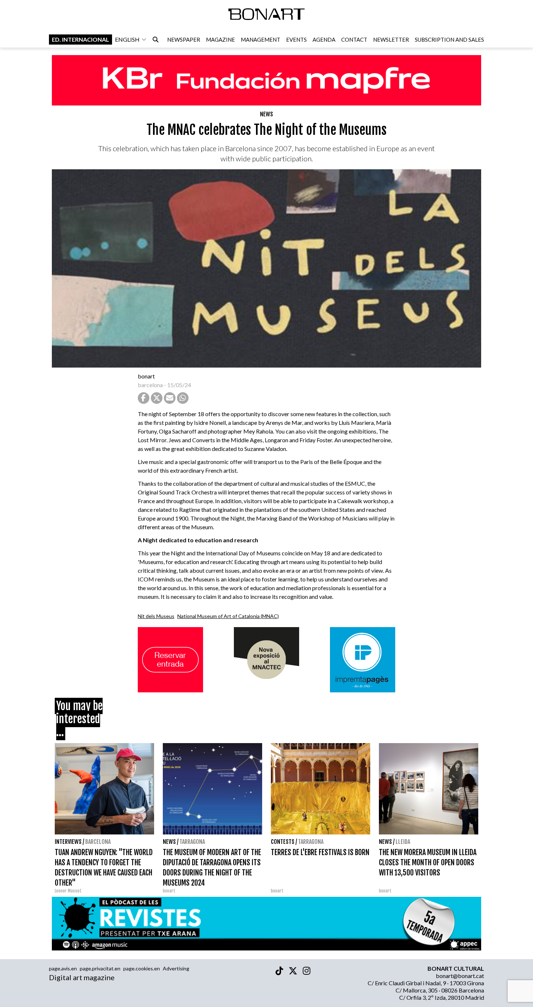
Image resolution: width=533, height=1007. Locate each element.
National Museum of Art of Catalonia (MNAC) (228, 616)
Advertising (176, 968)
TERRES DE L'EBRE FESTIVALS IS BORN (320, 852)
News (266, 114)
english (127, 39)
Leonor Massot (68, 891)
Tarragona (192, 841)
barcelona (150, 384)
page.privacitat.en (100, 968)
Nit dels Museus (156, 616)
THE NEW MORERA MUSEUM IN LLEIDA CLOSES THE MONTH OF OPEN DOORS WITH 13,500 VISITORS (427, 862)
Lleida (403, 841)
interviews (68, 841)
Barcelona (98, 841)
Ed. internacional (80, 39)
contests (282, 841)
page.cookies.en (141, 968)
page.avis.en (63, 968)
